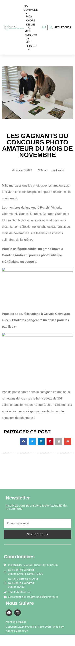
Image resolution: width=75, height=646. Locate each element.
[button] (23, 441)
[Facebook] (9, 612)
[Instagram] (17, 612)
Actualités (58, 170)
